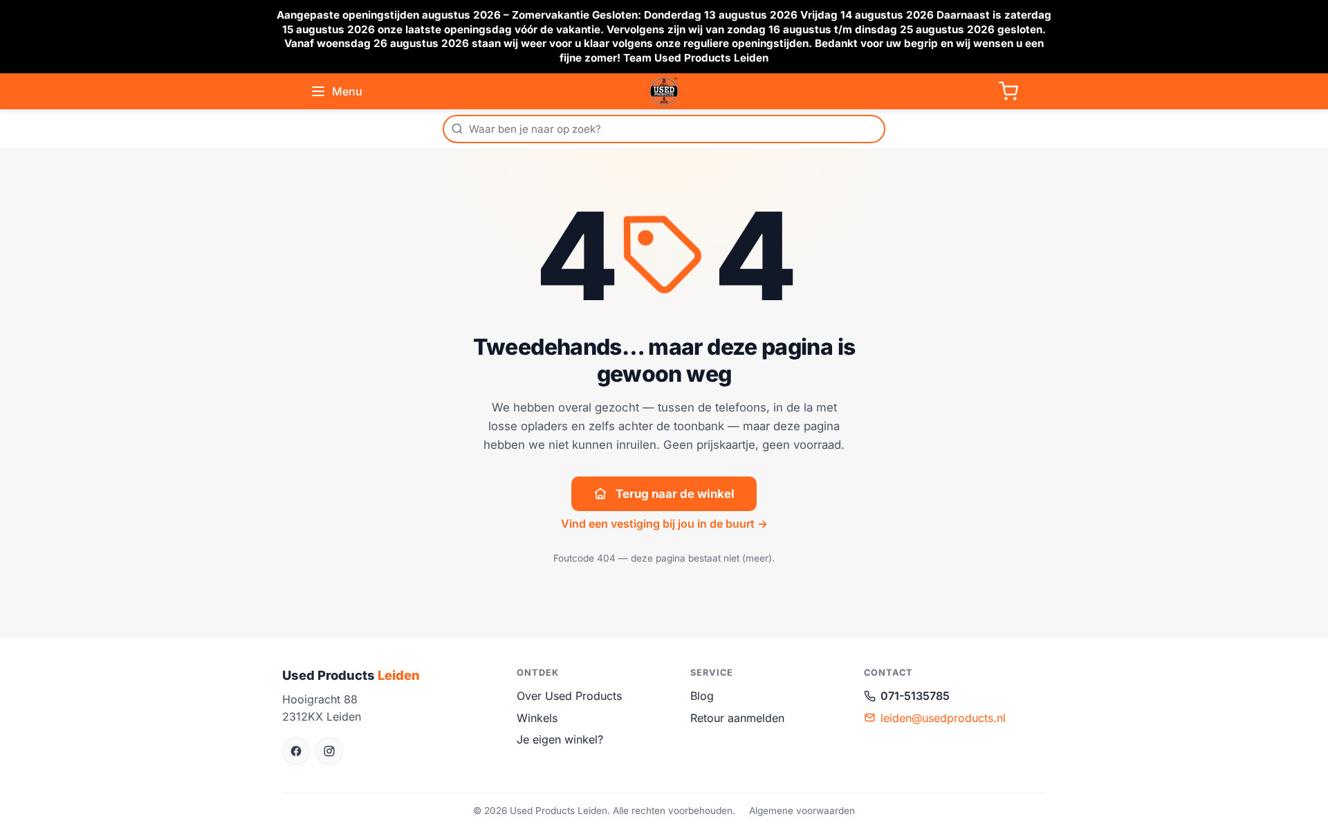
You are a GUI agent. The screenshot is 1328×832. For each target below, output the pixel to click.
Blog (702, 696)
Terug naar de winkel (675, 494)
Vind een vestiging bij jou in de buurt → (664, 523)
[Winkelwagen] (1008, 91)
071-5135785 (915, 696)
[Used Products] (664, 91)
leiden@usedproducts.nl (943, 718)
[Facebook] (296, 751)
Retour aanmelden (737, 718)
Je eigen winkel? (560, 739)
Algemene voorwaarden (802, 810)
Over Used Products (569, 696)
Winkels (537, 718)
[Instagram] (329, 751)
